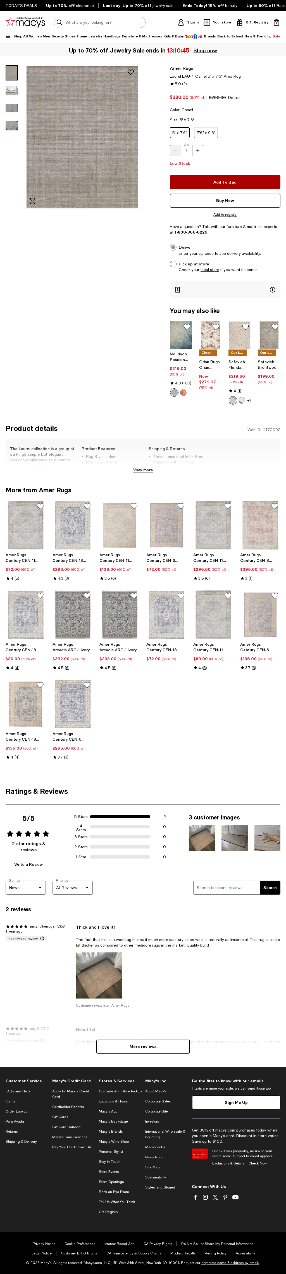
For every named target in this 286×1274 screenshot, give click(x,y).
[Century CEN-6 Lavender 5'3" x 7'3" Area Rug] (260, 614)
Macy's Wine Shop (114, 1142)
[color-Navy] (174, 392)
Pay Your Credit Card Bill (72, 1147)
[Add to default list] (186, 327)
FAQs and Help (18, 1091)
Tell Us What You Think (117, 1202)
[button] (73, 137)
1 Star (81, 857)
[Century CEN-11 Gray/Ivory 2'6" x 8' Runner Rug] (26, 525)
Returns (12, 1131)
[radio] (174, 392)
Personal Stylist (111, 1152)
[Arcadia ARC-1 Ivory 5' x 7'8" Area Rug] (119, 614)
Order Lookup (16, 1111)
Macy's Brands (111, 1131)
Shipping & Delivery (21, 1142)
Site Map (152, 1167)
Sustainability (155, 1177)
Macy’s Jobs (155, 1147)
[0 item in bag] (276, 22)
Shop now (205, 50)
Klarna (11, 1101)
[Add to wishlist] (131, 72)
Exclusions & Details (228, 1163)
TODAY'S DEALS (21, 5)
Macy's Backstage (113, 1121)
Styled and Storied (160, 1187)
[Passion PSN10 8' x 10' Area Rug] (181, 335)
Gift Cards (60, 1117)
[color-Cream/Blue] (242, 400)
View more (143, 469)
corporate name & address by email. (230, 1263)
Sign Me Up (236, 1102)
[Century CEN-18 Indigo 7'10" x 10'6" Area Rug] (73, 525)
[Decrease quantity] (175, 150)
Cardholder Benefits (68, 1107)
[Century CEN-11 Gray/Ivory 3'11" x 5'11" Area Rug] (213, 614)
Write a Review (28, 864)
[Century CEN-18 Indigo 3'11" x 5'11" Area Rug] (26, 614)
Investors (152, 1121)
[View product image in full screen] (32, 201)
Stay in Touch (109, 1162)
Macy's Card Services (69, 1137)
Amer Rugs (181, 68)
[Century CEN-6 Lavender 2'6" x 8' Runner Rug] (166, 525)
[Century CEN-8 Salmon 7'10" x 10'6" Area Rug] (260, 525)
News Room (155, 1157)
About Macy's (155, 1091)
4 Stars (81, 826)
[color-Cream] (233, 400)
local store (210, 270)
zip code (206, 253)
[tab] (12, 72)
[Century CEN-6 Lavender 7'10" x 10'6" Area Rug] (73, 704)
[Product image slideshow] (82, 137)
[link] (181, 374)
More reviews (143, 1046)
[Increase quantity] (197, 150)
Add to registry (225, 215)
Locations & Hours (113, 1101)
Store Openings (111, 1182)
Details (234, 97)
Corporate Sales (158, 1101)
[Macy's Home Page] (25, 22)
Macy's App (108, 1111)
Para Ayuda (15, 1121)
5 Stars (81, 816)
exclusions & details (190, 467)
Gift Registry (108, 1212)
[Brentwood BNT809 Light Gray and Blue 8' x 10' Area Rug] (269, 335)
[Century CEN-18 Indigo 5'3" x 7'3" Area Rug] (26, 704)
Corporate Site (156, 1111)
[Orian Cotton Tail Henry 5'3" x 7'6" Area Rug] (210, 335)
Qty (186, 145)
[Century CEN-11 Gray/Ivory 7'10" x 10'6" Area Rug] (213, 525)
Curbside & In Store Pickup (120, 1091)
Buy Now (225, 200)
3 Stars (81, 837)
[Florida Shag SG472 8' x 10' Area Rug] (239, 335)
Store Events (109, 1172)
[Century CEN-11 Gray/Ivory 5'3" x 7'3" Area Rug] (119, 525)
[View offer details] (225, 289)
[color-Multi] (183, 392)
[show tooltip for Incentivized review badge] (41, 938)
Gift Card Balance (66, 1127)
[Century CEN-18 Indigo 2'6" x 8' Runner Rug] (166, 614)
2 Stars (81, 847)
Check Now (258, 1163)
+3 (249, 400)
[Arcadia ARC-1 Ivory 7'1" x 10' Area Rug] (73, 614)
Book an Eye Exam (114, 1192)
